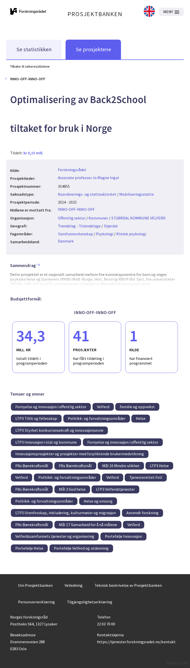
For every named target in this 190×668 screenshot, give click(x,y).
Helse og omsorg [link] (98, 501)
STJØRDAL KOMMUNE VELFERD (138, 217)
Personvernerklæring (36, 601)
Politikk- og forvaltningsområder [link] (96, 418)
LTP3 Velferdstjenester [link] (115, 489)
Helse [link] (140, 418)
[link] (149, 12)
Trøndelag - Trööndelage (79, 225)
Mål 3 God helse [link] (72, 489)
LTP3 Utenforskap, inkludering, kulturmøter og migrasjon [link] (65, 512)
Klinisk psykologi (131, 233)
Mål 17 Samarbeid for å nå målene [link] (88, 524)
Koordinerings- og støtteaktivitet (87, 194)
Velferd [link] (103, 406)
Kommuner (98, 217)
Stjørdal (111, 225)
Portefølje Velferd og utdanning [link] (81, 548)
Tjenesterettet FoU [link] (145, 477)
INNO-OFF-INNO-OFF (76, 209)
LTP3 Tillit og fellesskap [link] (36, 418)
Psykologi (104, 233)
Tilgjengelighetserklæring (89, 601)
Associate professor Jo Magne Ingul (88, 177)
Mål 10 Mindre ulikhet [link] (121, 465)
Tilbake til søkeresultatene (30, 66)
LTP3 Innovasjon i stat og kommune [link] (46, 442)
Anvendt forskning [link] (142, 512)
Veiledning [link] (74, 585)
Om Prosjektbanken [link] (35, 585)
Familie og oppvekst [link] (137, 406)
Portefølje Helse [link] (29, 548)
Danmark (66, 241)
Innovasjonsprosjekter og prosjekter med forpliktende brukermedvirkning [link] (79, 453)
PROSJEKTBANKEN (95, 14)
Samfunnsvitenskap (75, 233)
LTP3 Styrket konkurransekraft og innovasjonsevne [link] (59, 430)
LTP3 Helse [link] (159, 465)
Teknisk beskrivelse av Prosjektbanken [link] (128, 585)
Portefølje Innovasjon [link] (123, 536)
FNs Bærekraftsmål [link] (31, 465)
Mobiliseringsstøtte (136, 194)
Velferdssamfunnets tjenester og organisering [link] (54, 536)
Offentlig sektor (72, 217)
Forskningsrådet (72, 169)
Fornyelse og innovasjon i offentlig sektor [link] (50, 406)
